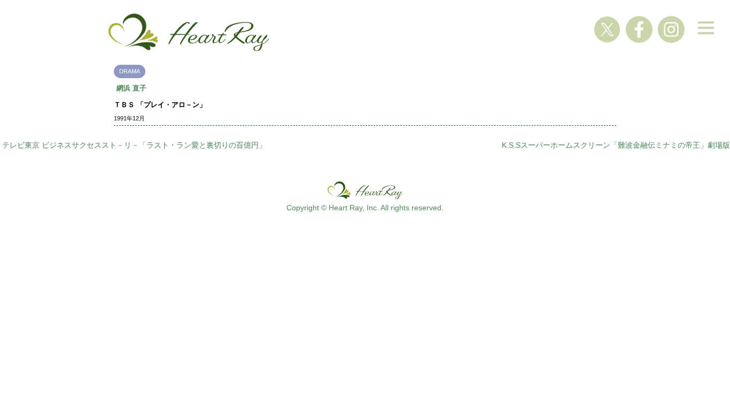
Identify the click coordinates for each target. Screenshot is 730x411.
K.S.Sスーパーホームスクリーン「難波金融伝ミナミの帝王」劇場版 (616, 145)
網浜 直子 (131, 88)
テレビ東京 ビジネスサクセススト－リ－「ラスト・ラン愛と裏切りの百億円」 (134, 145)
